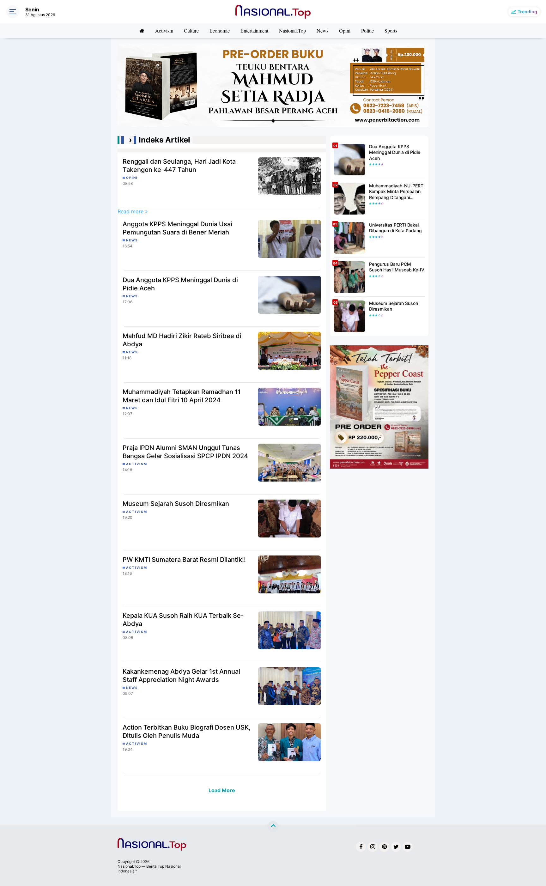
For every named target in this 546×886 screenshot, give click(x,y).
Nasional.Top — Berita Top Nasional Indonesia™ (149, 868)
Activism (164, 30)
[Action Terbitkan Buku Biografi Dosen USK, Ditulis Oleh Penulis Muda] (289, 741)
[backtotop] (273, 826)
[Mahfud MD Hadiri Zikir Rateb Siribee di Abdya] (289, 350)
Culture (191, 30)
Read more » (133, 211)
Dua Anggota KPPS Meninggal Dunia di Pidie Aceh (180, 284)
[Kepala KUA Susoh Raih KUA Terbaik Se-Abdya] (289, 630)
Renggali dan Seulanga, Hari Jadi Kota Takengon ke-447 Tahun (179, 165)
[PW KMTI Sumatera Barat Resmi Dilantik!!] (289, 574)
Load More (222, 790)
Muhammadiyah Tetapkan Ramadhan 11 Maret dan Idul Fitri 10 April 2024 (181, 396)
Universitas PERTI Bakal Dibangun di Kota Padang (395, 227)
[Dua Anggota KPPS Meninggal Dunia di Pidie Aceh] (289, 294)
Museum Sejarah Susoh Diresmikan (176, 503)
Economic (219, 30)
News (322, 30)
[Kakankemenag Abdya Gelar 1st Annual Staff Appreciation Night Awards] (289, 686)
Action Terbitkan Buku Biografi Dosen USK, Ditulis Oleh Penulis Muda (187, 731)
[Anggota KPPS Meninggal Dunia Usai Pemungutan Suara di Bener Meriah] (289, 238)
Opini (344, 30)
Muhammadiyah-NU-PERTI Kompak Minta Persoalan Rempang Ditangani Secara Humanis (397, 191)
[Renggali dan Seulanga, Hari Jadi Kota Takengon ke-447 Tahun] (289, 176)
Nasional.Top (292, 30)
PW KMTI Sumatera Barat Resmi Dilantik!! (184, 559)
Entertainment (254, 30)
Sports (391, 30)
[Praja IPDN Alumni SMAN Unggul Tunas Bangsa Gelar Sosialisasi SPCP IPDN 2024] (289, 462)
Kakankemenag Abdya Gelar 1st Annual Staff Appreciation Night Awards (181, 675)
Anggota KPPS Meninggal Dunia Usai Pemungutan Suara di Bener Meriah (177, 228)
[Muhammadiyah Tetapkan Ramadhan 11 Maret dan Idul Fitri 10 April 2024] (289, 406)
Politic (367, 30)
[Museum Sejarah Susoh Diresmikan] (289, 518)
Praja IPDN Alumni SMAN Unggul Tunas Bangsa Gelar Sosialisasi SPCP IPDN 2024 (185, 452)
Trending (527, 11)
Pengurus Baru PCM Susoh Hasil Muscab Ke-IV (396, 266)
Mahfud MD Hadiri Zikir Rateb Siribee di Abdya (182, 340)
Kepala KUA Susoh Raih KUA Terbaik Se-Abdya (183, 620)
